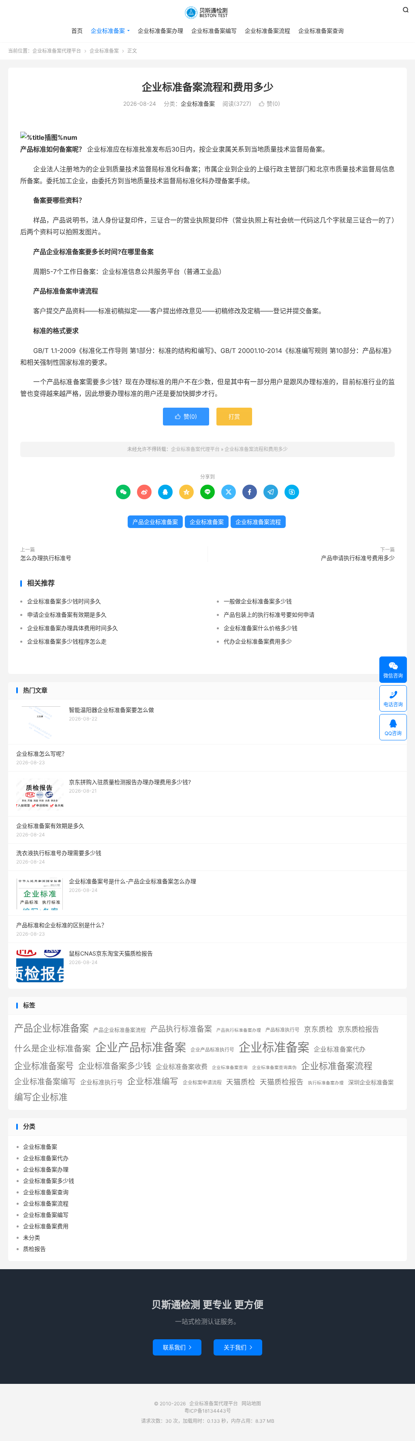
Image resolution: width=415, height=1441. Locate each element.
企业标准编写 (152, 1081)
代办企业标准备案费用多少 (258, 641)
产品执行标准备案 (181, 1029)
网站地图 (251, 1403)
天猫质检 (240, 1082)
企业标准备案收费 (182, 1067)
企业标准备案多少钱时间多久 (64, 601)
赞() (269, 103)
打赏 (234, 416)
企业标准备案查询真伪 (274, 1067)
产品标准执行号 (282, 1030)
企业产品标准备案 (140, 1047)
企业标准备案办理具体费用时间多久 (72, 627)
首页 (77, 30)
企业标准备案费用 (45, 1226)
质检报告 (34, 1248)
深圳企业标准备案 (371, 1082)
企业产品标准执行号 (212, 1050)
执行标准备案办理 (326, 1083)
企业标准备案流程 (267, 30)
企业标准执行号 (101, 1082)
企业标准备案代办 (340, 1049)
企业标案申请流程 (202, 1083)
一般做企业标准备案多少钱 (258, 601)
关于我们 (238, 1347)
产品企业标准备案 (155, 521)
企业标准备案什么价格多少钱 (260, 627)
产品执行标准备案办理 (238, 1030)
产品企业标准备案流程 (119, 1030)
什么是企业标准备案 (52, 1048)
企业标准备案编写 (214, 30)
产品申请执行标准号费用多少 (358, 557)
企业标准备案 (108, 30)
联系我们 (177, 1347)
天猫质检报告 (282, 1082)
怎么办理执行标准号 (45, 557)
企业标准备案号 (44, 1066)
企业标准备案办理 (160, 30)
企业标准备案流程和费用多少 (208, 87)
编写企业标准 (41, 1097)
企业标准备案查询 (321, 30)
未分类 (31, 1237)
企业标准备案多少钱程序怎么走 (67, 641)
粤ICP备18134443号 (207, 1411)
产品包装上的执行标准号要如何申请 (269, 614)
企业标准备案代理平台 (207, 12)
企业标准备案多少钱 (114, 1066)
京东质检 (318, 1029)
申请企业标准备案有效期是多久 (67, 614)
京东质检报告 (358, 1029)
